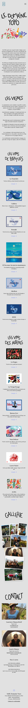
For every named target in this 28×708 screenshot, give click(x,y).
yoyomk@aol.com (14, 625)
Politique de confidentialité (14, 701)
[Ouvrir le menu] (25, 4)
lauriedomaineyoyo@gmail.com (14, 652)
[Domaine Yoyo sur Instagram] (14, 690)
